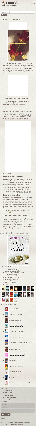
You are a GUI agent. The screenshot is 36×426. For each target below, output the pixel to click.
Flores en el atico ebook (23, 191)
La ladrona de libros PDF (15, 320)
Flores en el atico (26, 114)
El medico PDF (8, 281)
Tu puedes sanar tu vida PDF (16, 366)
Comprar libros (9, 390)
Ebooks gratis (8, 392)
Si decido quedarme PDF (15, 314)
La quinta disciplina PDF (11, 276)
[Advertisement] (18, 26)
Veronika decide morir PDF (16, 325)
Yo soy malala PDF (14, 309)
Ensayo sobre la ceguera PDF (12, 274)
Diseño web (11, 424)
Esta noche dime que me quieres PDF (14, 272)
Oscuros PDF (12, 377)
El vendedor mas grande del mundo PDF (19, 383)
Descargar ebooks (10, 394)
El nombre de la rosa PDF (11, 269)
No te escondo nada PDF (11, 282)
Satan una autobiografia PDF (12, 271)
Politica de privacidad (11, 397)
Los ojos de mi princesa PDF (16, 337)
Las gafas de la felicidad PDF (16, 371)
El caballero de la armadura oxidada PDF (19, 342)
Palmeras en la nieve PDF (11, 279)
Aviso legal (8, 399)
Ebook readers (9, 395)
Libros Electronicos (14, 422)
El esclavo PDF (12, 360)
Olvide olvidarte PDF (6, 266)
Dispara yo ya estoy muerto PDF (13, 277)
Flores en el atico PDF (14, 349)
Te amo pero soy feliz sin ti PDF (17, 354)
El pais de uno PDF (9, 284)
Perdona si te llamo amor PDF (16, 331)
